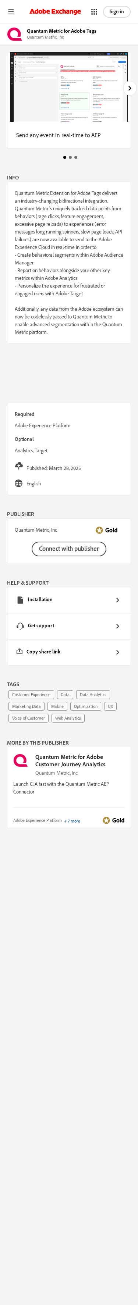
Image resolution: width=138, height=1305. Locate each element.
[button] (11, 12)
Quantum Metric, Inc (56, 773)
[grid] (69, 626)
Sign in (117, 11)
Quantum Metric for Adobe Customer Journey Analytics (70, 760)
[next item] (130, 88)
